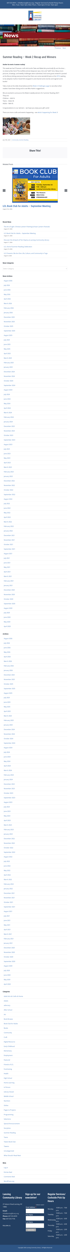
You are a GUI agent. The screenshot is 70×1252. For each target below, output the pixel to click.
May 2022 (7, 513)
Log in (6, 1168)
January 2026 (8, 313)
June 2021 (7, 563)
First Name (29, 1215)
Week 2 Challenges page (41, 86)
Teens (6, 1137)
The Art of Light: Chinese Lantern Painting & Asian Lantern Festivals (27, 227)
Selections (7, 1119)
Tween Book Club (10, 1142)
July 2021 (7, 558)
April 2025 (7, 353)
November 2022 (9, 485)
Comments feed (9, 1177)
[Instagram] (5, 1230)
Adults (6, 1001)
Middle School (8, 1096)
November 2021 (9, 540)
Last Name (29, 1222)
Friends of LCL (8, 1065)
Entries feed (8, 1172)
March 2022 (8, 522)
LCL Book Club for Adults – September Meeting (27, 206)
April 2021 (7, 572)
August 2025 (8, 335)
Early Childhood (9, 1046)
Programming (8, 1115)
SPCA (58, 76)
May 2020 (7, 622)
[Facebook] (3, 1230)
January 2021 (8, 585)
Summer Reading (23, 140)
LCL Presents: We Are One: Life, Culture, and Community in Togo (26, 253)
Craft (5, 1037)
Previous (58, 48)
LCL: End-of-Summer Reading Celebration (18, 247)
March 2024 (8, 413)
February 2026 (9, 308)
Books (6, 1028)
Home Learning (9, 1083)
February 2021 (9, 581)
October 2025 (8, 326)
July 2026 (7, 285)
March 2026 (8, 303)
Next (64, 48)
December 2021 (9, 535)
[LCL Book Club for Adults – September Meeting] (35, 169)
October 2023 (8, 435)
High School (8, 1078)
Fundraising (8, 1069)
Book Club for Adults (11, 1024)
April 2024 (7, 408)
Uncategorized (9, 1151)
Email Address (31, 1207)
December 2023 (9, 426)
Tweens (6, 1146)
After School (8, 1010)
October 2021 (8, 544)
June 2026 (7, 290)
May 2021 (7, 567)
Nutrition (7, 1101)
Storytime (7, 1128)
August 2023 (8, 444)
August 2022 (8, 499)
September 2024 (9, 385)
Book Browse (8, 1019)
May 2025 (7, 349)
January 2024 (8, 422)
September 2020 (9, 604)
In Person (7, 1087)
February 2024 (9, 417)
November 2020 (9, 594)
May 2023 (7, 458)
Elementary (8, 1051)
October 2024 (8, 381)
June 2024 (7, 399)
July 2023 (7, 449)
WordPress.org (9, 1181)
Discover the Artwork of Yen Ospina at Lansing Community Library (26, 240)
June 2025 (7, 344)
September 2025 (9, 331)
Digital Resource (9, 1042)
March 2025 (8, 358)
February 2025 (9, 363)
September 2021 (9, 549)
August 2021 (8, 554)
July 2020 (7, 613)
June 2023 (7, 454)
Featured (7, 1060)
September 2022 (9, 494)
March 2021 (8, 576)
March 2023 (8, 467)
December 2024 (9, 372)
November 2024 (9, 376)
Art (5, 1014)
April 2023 (7, 463)
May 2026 (7, 294)
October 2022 (8, 490)
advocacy (7, 1005)
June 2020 (7, 617)
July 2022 (7, 504)
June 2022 (7, 508)
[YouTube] (8, 1230)
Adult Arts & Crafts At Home (13, 996)
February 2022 (9, 526)
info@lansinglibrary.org (11, 1213)
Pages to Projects (10, 1110)
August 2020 (8, 608)
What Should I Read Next (12, 1155)
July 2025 (7, 340)
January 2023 (8, 476)
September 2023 (9, 440)
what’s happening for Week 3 (47, 112)
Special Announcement (12, 1124)
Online (6, 1105)
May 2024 (7, 404)
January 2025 (8, 367)
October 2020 (8, 599)
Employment (8, 1055)
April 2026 (7, 299)
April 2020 (7, 626)
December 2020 (9, 590)
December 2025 (9, 317)
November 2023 (9, 431)
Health (6, 1074)
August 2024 (8, 390)
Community (15, 140)
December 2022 (9, 481)
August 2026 (8, 281)
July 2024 (7, 394)
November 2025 (9, 322)
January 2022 (8, 531)
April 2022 (7, 517)
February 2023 (9, 472)
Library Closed (9, 1092)
